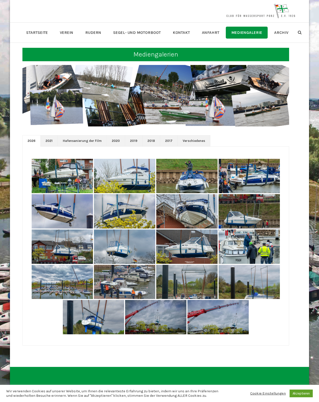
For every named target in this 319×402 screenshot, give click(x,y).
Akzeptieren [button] (301, 393)
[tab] (31, 141)
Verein (66, 32)
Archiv (281, 32)
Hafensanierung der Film (82, 141)
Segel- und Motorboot (137, 32)
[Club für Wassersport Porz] (261, 11)
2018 (151, 141)
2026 (31, 141)
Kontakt (181, 32)
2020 (116, 141)
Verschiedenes (194, 141)
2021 (49, 141)
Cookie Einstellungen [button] (268, 393)
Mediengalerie (246, 32)
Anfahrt (210, 32)
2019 (133, 141)
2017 (168, 141)
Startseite (37, 32)
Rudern (93, 32)
